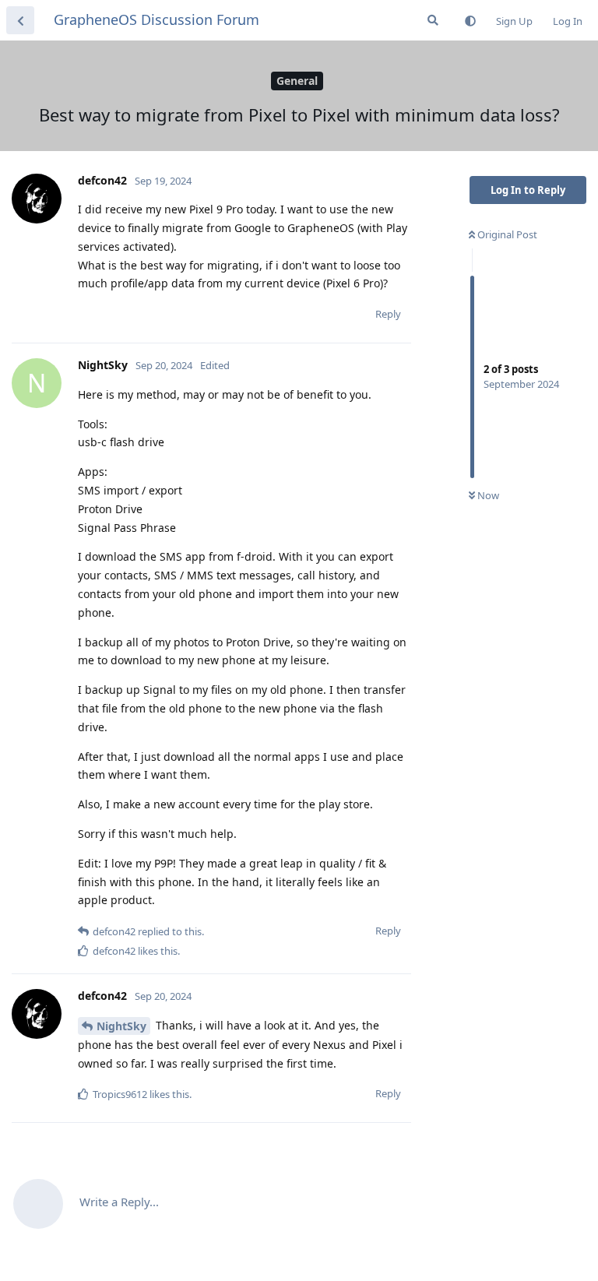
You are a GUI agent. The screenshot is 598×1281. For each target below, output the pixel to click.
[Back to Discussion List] (20, 20)
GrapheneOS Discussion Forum (156, 19)
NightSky (121, 1026)
